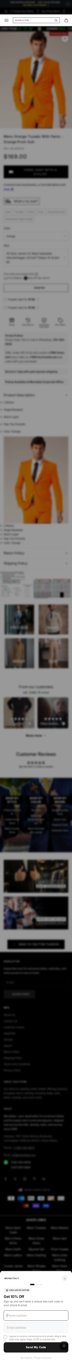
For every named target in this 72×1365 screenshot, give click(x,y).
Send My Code (36, 1347)
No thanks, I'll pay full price (36, 1357)
